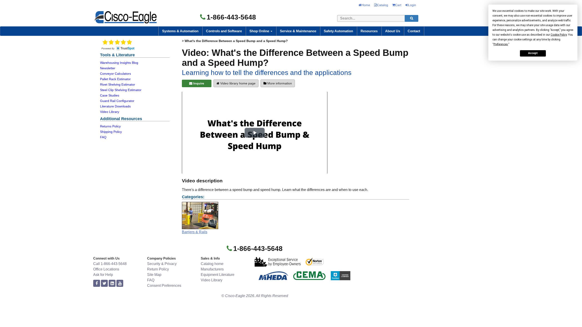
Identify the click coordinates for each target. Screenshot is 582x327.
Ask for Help (103, 275)
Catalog (382, 5)
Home (365, 5)
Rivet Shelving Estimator (117, 84)
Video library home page (237, 83)
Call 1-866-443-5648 (110, 264)
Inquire (198, 83)
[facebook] (96, 283)
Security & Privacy (162, 264)
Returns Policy (110, 126)
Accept (533, 53)
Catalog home (212, 264)
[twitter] (104, 283)
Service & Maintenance (298, 31)
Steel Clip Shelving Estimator (120, 90)
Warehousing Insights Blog (119, 62)
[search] (411, 18)
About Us (392, 31)
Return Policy (158, 269)
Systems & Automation (180, 31)
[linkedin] (112, 283)
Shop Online (259, 31)
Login (412, 5)
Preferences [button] (501, 44)
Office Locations (106, 269)
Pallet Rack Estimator (115, 79)
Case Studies (109, 95)
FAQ (103, 137)
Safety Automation (338, 31)
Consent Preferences (164, 285)
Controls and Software (224, 31)
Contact (414, 31)
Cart (398, 5)
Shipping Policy (111, 132)
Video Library (109, 112)
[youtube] (119, 283)
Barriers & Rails (194, 232)
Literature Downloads (115, 106)
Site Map (154, 275)
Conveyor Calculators (115, 73)
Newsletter (107, 68)
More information (279, 83)
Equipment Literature (217, 275)
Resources (369, 31)
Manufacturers (212, 269)
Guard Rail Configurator (117, 101)
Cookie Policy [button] (559, 34)
